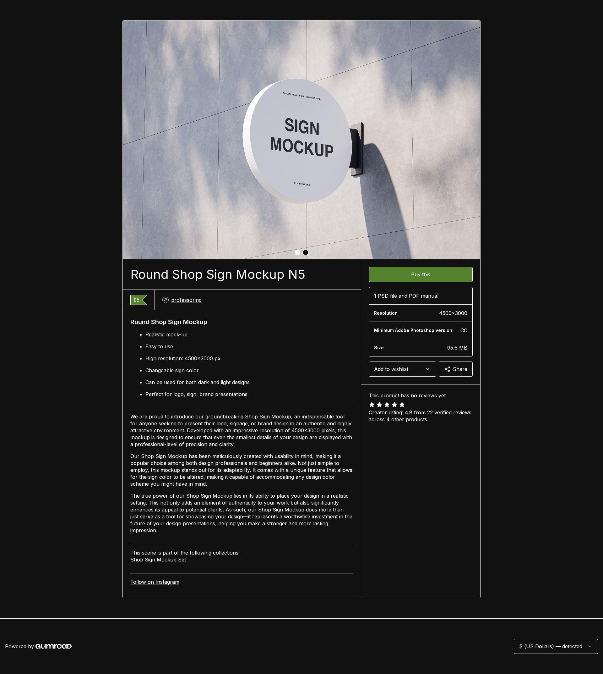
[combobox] (402, 369)
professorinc (186, 300)
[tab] (297, 252)
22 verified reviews (449, 412)
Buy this (420, 274)
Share (460, 369)
